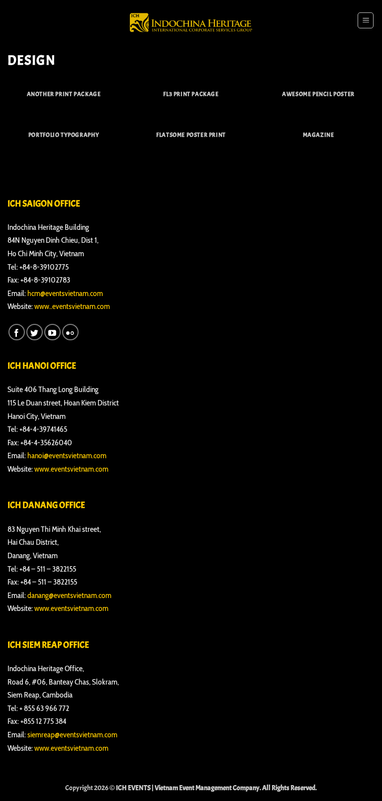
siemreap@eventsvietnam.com (72, 734)
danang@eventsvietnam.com (69, 595)
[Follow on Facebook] (16, 332)
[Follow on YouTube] (52, 332)
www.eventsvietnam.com (71, 469)
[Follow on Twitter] (34, 332)
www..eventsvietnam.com (72, 306)
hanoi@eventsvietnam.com (66, 455)
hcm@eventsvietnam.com (65, 293)
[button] (366, 20)
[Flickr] (70, 332)
